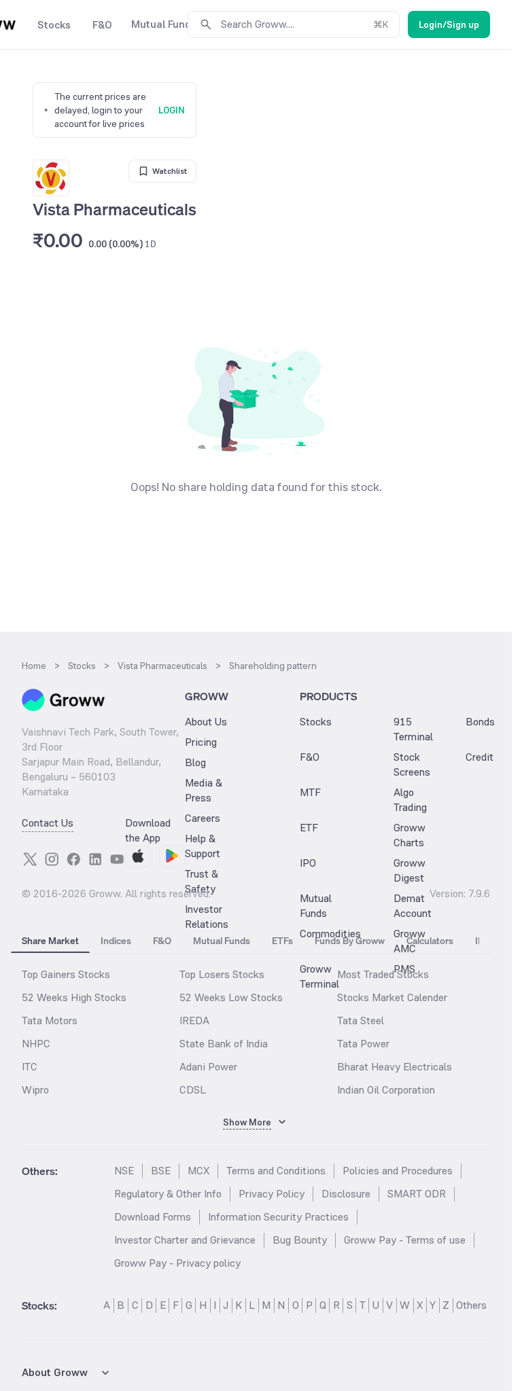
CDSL (192, 1090)
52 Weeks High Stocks (74, 997)
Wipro (35, 1090)
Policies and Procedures (398, 1170)
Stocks (316, 722)
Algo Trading (410, 799)
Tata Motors (49, 1020)
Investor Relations (206, 916)
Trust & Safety (201, 881)
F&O (309, 757)
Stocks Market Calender (392, 997)
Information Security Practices (278, 1217)
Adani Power (208, 1067)
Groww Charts (409, 835)
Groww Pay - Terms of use (405, 1240)
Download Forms (152, 1217)
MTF (310, 792)
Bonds (480, 722)
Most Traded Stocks (383, 974)
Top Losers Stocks (221, 974)
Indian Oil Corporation (386, 1090)
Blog (195, 762)
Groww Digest (409, 870)
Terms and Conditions (276, 1170)
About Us (206, 722)
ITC (29, 1067)
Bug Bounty (300, 1240)
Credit (479, 757)
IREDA (194, 1020)
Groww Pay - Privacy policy (177, 1263)
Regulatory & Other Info (168, 1194)
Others (471, 1305)
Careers (202, 818)
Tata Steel (360, 1020)
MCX (198, 1170)
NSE (124, 1170)
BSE (161, 1170)
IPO (308, 863)
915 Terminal (413, 729)
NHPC (36, 1043)
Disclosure (345, 1194)
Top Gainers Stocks (66, 974)
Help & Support (202, 846)
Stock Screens (412, 764)
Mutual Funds (316, 905)
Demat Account (413, 905)
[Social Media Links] (30, 859)
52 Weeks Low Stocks (231, 997)
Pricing (201, 742)
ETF (309, 827)
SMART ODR (416, 1194)
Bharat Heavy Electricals (394, 1067)
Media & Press (203, 790)
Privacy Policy (271, 1194)
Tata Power (363, 1043)
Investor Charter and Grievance (185, 1240)
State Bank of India (223, 1043)
